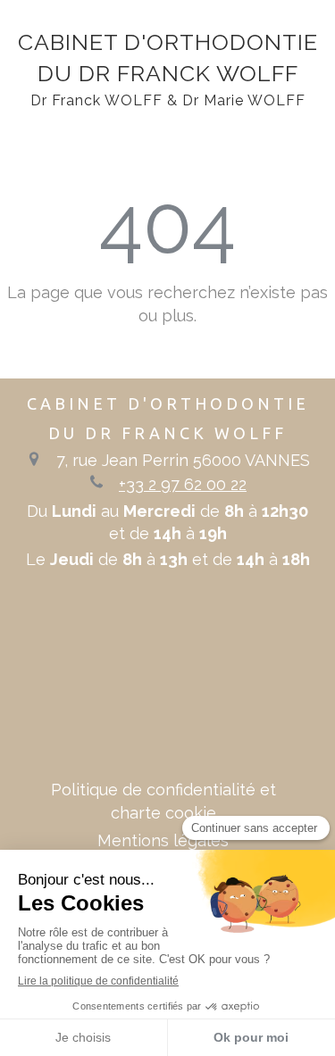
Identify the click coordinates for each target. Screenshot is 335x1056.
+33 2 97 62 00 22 (183, 484)
